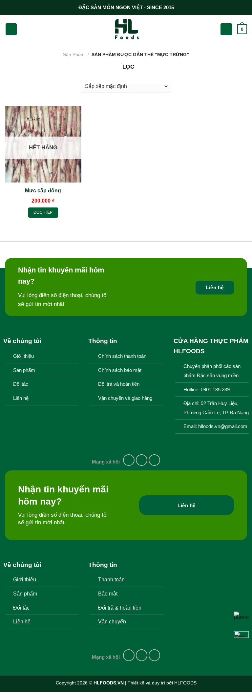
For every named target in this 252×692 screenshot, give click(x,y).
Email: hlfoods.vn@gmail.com (215, 426)
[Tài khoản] (226, 29)
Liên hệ (21, 398)
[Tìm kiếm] (25, 29)
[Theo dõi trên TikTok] (154, 460)
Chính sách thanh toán (122, 356)
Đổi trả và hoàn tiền (118, 384)
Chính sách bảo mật (119, 370)
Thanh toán (111, 579)
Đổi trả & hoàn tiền (119, 608)
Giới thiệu (23, 356)
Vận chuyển (112, 621)
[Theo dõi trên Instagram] (142, 460)
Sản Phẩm (74, 54)
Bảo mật (107, 593)
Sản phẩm (24, 370)
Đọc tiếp (43, 212)
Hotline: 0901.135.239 (206, 389)
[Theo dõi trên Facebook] (129, 460)
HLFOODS (185, 682)
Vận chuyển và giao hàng (125, 398)
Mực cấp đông (43, 190)
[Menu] (11, 29)
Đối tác (20, 384)
